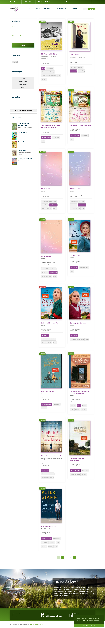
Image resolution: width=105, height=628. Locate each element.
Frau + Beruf (74, 71)
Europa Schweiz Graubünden (49, 75)
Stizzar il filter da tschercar (24, 110)
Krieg (72, 409)
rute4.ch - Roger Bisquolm (37, 624)
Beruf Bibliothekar (46, 137)
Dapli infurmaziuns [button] (94, 620)
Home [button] (30, 9)
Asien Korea (45, 205)
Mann (57, 542)
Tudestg (86, 9)
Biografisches (50, 68)
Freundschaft (56, 404)
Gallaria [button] (74, 9)
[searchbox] (18, 62)
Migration (77, 409)
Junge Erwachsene (46, 208)
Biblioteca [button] (48, 9)
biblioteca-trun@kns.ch (64, 2)
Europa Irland (56, 137)
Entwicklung (45, 542)
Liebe (43, 141)
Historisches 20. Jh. (75, 474)
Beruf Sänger (74, 267)
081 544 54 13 (29, 2)
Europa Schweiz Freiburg (48, 72)
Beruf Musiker (53, 205)
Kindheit (84, 405)
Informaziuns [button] (61, 9)
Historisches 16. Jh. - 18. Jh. (48, 339)
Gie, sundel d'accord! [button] (89, 625)
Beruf (43, 68)
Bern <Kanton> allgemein (77, 67)
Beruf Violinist (45, 470)
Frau (59, 75)
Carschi (23, 87)
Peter (55, 546)
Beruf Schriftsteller (75, 470)
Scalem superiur (23, 84)
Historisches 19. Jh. (84, 267)
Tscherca (23, 45)
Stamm (50, 546)
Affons (23, 78)
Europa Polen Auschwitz (48, 473)
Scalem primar (23, 81)
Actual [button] (38, 9)
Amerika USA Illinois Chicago (49, 201)
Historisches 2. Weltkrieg (48, 477)
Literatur (44, 408)
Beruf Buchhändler (46, 404)
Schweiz (44, 79)
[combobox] (15, 62)
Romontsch (92, 9)
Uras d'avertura (15, 2)
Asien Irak (73, 405)
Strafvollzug (82, 71)
